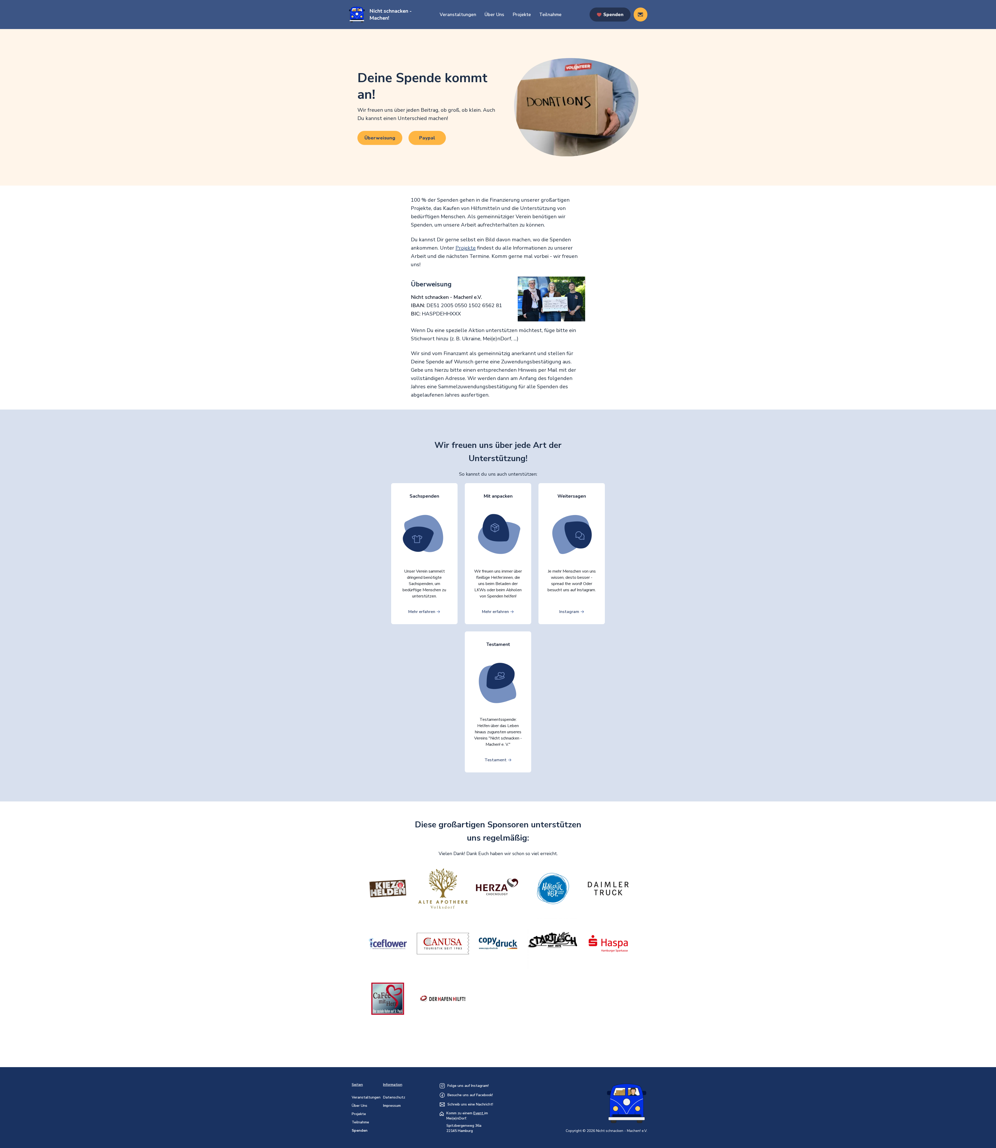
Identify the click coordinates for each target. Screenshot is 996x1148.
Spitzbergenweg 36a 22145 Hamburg (463, 1128)
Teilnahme (550, 14)
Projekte (522, 14)
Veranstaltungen (458, 14)
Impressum (392, 1105)
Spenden (360, 1130)
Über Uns (494, 14)
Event (478, 1113)
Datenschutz (394, 1097)
